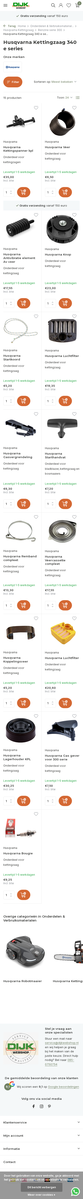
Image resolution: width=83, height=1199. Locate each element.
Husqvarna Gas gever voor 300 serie (62, 757)
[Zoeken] (53, 5)
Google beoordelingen (63, 1086)
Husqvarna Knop (58, 254)
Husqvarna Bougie (18, 853)
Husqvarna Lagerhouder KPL (17, 757)
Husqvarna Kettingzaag (18, 30)
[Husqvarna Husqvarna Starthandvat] (62, 428)
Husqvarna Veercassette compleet (55, 560)
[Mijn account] (61, 5)
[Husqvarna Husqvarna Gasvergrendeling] (20, 428)
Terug (11, 26)
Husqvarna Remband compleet (20, 558)
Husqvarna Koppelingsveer (15, 659)
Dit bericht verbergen (41, 1187)
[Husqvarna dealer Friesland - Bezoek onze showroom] (24, 5)
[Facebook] (33, 1106)
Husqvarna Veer (57, 147)
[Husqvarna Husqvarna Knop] (62, 229)
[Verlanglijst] (68, 5)
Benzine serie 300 (50, 30)
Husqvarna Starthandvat (55, 455)
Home (22, 26)
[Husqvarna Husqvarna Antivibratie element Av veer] (20, 229)
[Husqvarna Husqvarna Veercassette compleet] (62, 531)
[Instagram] (41, 1106)
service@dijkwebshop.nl (62, 1042)
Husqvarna (10, 141)
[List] (78, 98)
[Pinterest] (49, 1106)
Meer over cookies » (41, 1194)
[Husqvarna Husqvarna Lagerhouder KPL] (20, 730)
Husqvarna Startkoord (12, 357)
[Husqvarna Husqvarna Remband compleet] (20, 531)
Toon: (61, 97)
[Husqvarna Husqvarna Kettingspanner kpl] (20, 122)
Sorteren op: (42, 81)
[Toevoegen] (23, 192)
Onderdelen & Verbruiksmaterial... (52, 26)
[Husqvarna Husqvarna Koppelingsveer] (20, 632)
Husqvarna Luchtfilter (62, 356)
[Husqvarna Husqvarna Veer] (62, 122)
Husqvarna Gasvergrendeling (17, 455)
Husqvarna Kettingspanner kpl (18, 149)
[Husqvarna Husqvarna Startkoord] (20, 330)
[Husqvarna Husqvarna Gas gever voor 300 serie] (62, 730)
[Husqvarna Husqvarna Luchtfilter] (62, 330)
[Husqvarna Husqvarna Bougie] (20, 828)
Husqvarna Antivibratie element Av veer (19, 257)
